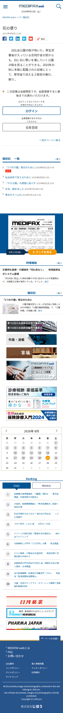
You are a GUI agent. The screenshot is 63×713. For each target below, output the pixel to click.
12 (31, 452)
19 (31, 457)
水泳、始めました (14, 188)
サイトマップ (12, 676)
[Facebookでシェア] (5, 37)
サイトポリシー (13, 672)
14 (48, 452)
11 (23, 452)
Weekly (46, 485)
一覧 (56, 159)
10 (15, 452)
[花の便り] (24, 37)
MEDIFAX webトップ (12, 17)
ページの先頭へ (52, 638)
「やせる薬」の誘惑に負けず (20, 183)
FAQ (10, 652)
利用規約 (36, 672)
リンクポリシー (13, 667)
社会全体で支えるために (18, 177)
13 (39, 452)
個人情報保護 (38, 663)
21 (48, 457)
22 (56, 457)
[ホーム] (31, 5)
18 (23, 457)
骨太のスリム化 (13, 194)
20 (39, 457)
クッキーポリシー (40, 667)
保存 (43, 38)
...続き (46, 281)
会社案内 (10, 663)
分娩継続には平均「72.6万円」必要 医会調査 (36, 543)
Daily (17, 485)
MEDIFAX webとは (19, 648)
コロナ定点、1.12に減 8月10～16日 (32, 523)
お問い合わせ (16, 656)
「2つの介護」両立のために (20, 167)
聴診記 (26, 17)
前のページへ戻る (51, 140)
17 (15, 457)
